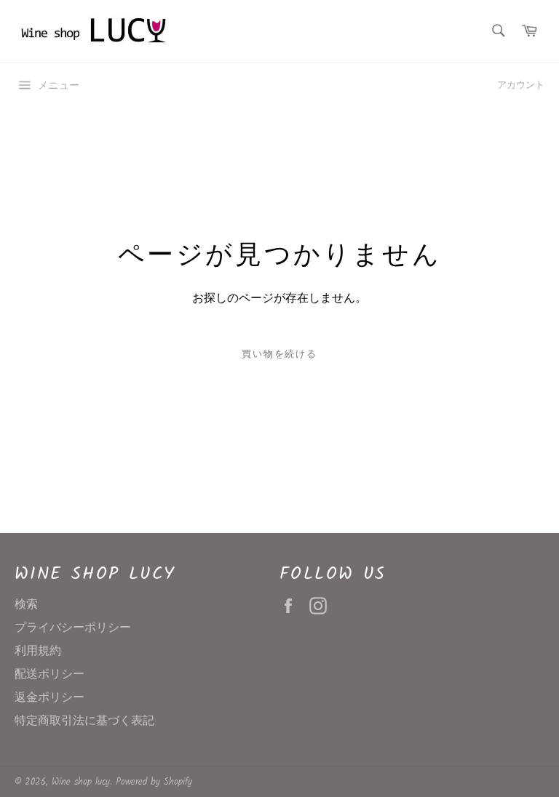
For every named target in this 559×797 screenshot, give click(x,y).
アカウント (520, 85)
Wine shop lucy (81, 782)
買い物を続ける (280, 354)
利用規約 (38, 651)
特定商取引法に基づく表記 (84, 721)
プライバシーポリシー (73, 628)
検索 (26, 605)
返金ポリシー (49, 698)
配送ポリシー (49, 674)
